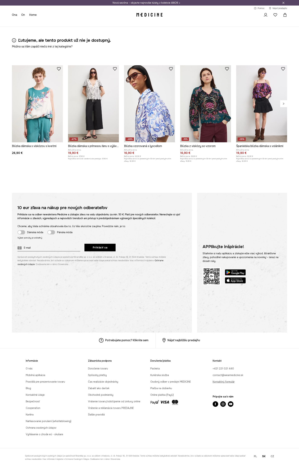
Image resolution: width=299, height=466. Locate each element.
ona (14, 15)
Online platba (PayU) (162, 394)
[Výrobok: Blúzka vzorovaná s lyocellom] (149, 103)
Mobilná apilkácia (35, 375)
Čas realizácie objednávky (103, 381)
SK (263, 456)
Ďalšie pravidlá (96, 414)
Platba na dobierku (161, 388)
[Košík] (284, 15)
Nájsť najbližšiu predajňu (183, 340)
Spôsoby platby (97, 375)
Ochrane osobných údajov (77, 459)
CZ (272, 456)
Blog (28, 388)
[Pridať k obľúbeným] (58, 68)
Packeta (155, 368)
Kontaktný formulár (224, 381)
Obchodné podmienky (100, 394)
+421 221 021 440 (223, 368)
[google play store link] (235, 272)
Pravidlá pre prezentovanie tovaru (45, 381)
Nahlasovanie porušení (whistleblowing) (48, 421)
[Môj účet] (265, 15)
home (33, 15)
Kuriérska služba (159, 375)
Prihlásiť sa (100, 247)
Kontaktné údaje (35, 394)
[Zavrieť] (283, 3)
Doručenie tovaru (98, 368)
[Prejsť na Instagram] (223, 404)
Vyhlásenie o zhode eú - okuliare (44, 434)
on (23, 15)
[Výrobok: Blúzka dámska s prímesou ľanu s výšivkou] (93, 103)
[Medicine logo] (149, 15)
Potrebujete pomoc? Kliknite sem (126, 340)
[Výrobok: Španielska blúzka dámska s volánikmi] (261, 103)
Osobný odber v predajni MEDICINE (170, 381)
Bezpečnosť (33, 401)
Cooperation (33, 408)
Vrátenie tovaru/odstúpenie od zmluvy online (114, 401)
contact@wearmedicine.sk (228, 375)
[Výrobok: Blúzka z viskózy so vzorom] (205, 103)
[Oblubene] (275, 15)
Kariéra (30, 414)
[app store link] (235, 280)
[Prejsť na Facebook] (215, 404)
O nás (29, 368)
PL (255, 456)
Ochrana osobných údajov (41, 427)
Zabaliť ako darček (98, 388)
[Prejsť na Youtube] (230, 404)
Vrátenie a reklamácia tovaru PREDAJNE (111, 408)
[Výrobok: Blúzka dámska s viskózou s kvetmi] (37, 103)
